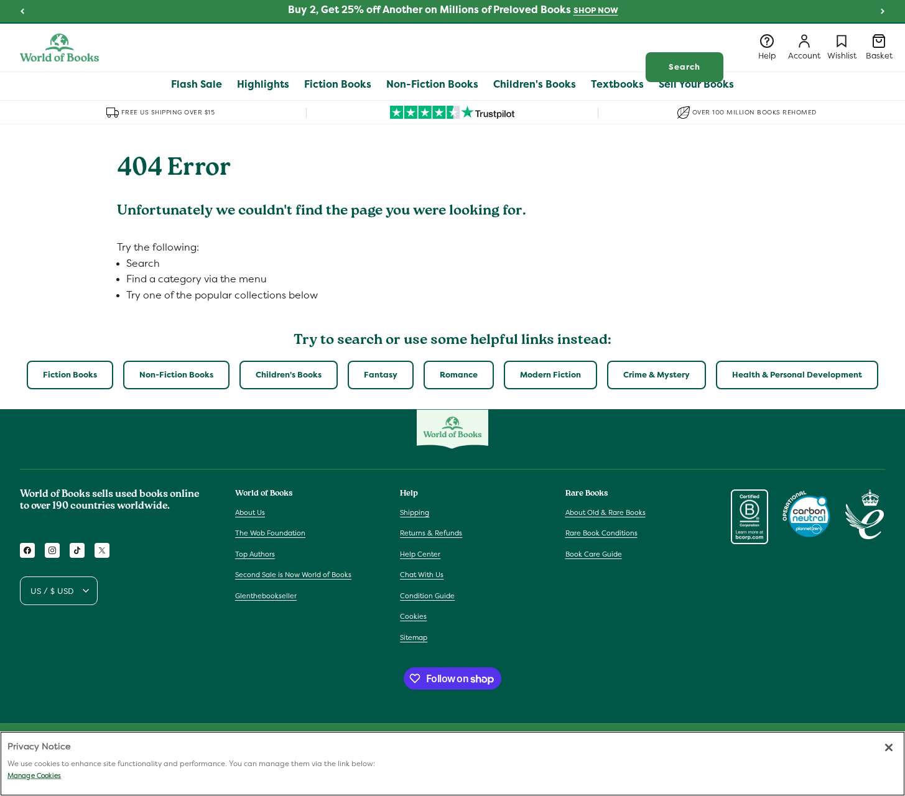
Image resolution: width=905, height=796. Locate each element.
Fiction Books (70, 374)
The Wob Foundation (270, 533)
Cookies (413, 616)
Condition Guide (427, 595)
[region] (452, 763)
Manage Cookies (34, 775)
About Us (250, 512)
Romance (459, 374)
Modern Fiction (550, 374)
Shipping (414, 512)
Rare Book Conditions (601, 533)
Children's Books (289, 374)
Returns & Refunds (431, 533)
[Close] (889, 747)
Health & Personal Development (797, 374)
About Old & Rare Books (605, 512)
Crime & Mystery (656, 374)
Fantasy (380, 374)
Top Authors (255, 554)
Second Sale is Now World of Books (293, 574)
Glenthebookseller (266, 595)
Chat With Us (421, 574)
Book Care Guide (593, 554)
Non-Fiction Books (176, 374)
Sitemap (413, 637)
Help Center (420, 554)
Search (684, 67)
